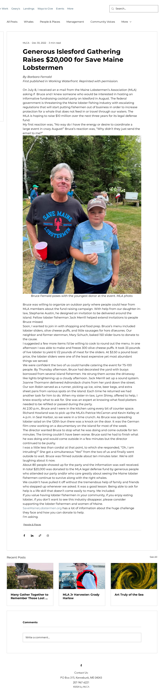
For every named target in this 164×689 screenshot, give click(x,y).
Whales (28, 21)
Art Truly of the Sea (129, 594)
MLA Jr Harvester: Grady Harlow (81, 596)
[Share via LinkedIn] (32, 535)
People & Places (50, 21)
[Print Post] (47, 535)
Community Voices (102, 21)
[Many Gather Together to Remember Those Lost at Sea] (30, 576)
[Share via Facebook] (24, 535)
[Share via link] (39, 535)
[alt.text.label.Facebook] (81, 665)
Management (75, 21)
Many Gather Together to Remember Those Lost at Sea (29, 596)
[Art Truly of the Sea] (134, 576)
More (124, 21)
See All (153, 557)
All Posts (12, 21)
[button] (60, 8)
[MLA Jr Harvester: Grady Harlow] (82, 576)
